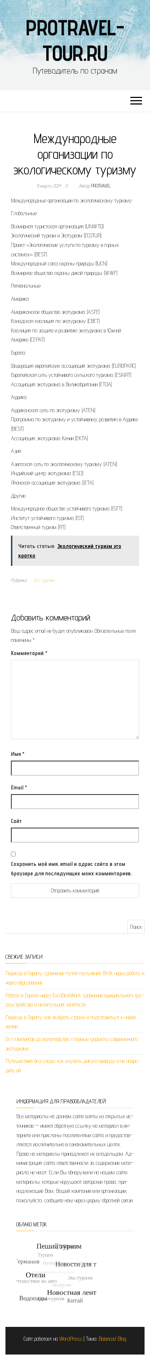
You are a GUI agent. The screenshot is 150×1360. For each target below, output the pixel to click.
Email (19, 787)
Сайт (16, 820)
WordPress (70, 1338)
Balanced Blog (112, 1338)
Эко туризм (43, 580)
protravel (101, 186)
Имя (17, 753)
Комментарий (29, 653)
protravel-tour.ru (75, 40)
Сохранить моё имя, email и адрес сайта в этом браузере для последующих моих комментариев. (71, 868)
